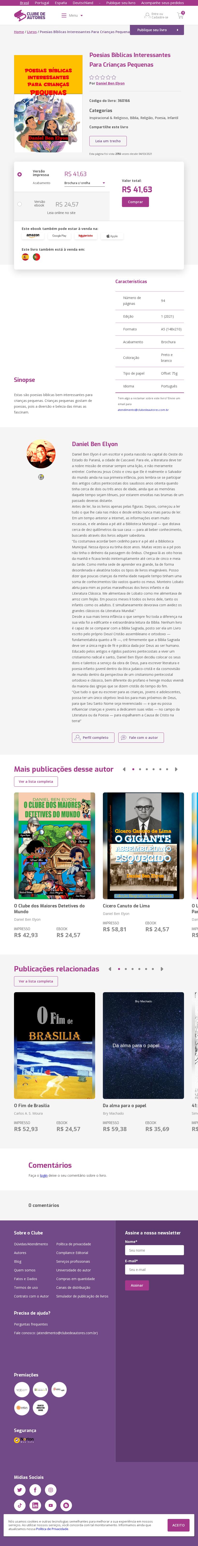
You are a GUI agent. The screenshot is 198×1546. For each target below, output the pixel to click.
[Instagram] (51, 1490)
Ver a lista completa (36, 781)
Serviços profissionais (73, 1261)
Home (19, 31)
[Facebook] (35, 1490)
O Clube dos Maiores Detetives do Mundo (49, 909)
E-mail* (131, 1261)
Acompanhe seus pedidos (162, 2)
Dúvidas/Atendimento (31, 1244)
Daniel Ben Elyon (110, 83)
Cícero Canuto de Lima (126, 906)
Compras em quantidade (75, 1278)
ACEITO (178, 1525)
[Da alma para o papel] (143, 1045)
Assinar (137, 1285)
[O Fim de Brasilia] (54, 1045)
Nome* (131, 1242)
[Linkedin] (35, 1505)
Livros (32, 31)
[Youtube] (51, 1505)
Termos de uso (26, 1287)
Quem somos (24, 1270)
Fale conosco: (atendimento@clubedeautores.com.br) (56, 1333)
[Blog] (66, 1505)
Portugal (42, 2)
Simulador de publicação (82, 1296)
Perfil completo (95, 737)
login (44, 1175)
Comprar (135, 201)
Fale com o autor (143, 737)
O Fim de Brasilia (32, 1106)
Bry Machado (113, 1113)
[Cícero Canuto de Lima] (143, 845)
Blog (17, 1261)
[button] (124, 769)
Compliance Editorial (72, 1252)
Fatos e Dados (25, 1278)
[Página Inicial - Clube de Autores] (29, 16)
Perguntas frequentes (31, 1324)
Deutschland (83, 2)
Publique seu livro (120, 2)
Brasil (24, 2)
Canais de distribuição (73, 1287)
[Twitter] (20, 1490)
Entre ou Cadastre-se (160, 15)
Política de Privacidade (52, 1529)
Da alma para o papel (124, 1106)
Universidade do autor (73, 1270)
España (61, 2)
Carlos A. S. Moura (28, 1113)
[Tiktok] (20, 1505)
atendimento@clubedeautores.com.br (143, 410)
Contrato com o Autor (31, 1296)
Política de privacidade (73, 1244)
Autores (20, 1252)
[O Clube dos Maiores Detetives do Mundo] (54, 845)
